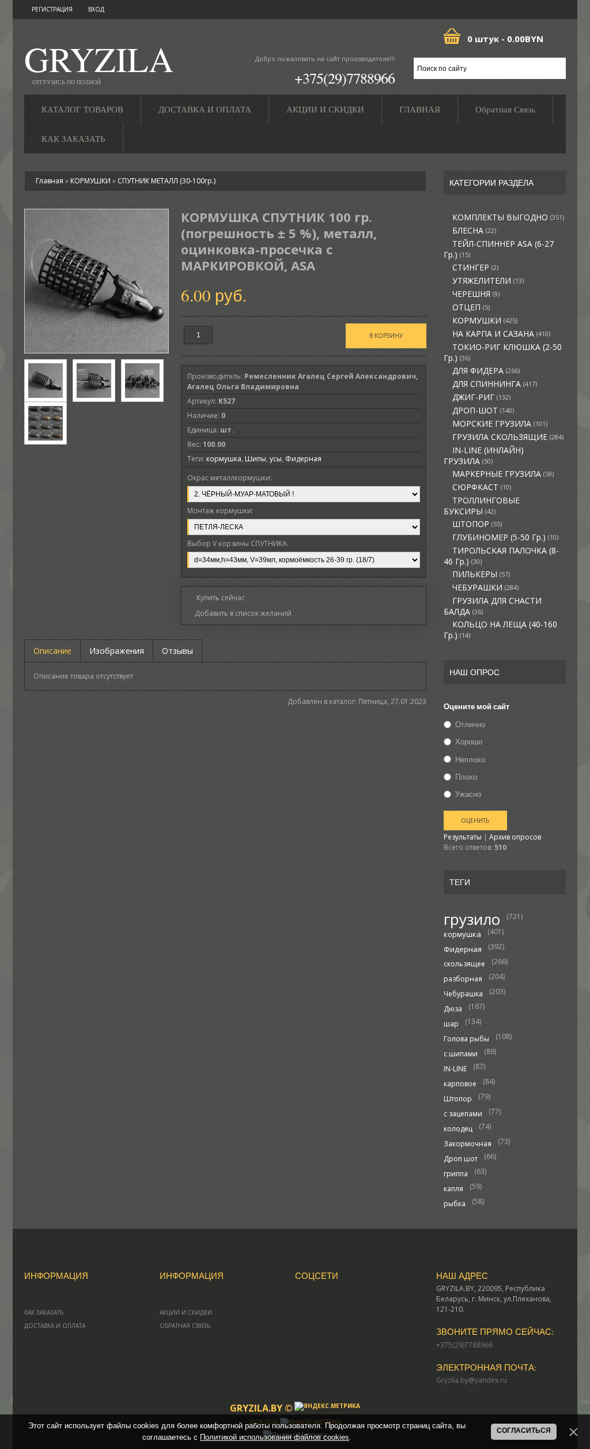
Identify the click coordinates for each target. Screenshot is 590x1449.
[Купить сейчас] (216, 597)
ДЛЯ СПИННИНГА (494, 384)
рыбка (455, 1204)
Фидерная (463, 949)
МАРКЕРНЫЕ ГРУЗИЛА (503, 474)
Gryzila (98, 62)
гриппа (456, 1174)
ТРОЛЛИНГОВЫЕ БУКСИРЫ (482, 506)
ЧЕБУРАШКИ (485, 587)
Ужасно (468, 794)
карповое (460, 1084)
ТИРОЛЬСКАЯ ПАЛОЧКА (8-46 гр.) (501, 556)
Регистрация (52, 9)
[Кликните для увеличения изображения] (96, 281)
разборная (463, 979)
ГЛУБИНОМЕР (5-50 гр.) (505, 537)
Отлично (470, 724)
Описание (52, 650)
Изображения (116, 650)
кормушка (462, 934)
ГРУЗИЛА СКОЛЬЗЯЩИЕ (507, 437)
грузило (472, 919)
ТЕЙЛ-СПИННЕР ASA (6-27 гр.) (499, 249)
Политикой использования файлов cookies (274, 1437)
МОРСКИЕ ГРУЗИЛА (499, 424)
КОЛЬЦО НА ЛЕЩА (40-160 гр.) (500, 630)
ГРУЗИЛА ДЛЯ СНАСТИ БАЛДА (493, 606)
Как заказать (43, 1312)
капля (453, 1189)
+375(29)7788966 (344, 78)
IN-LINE (455, 1069)
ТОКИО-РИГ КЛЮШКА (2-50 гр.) (503, 352)
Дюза (453, 1009)
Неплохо (470, 759)
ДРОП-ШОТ (483, 410)
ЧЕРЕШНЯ (476, 294)
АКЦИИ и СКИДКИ (186, 1312)
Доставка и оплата (54, 1326)
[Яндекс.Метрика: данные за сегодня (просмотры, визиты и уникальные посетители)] (327, 1406)
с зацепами (463, 1114)
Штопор (458, 1099)
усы (276, 459)
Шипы (255, 459)
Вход (96, 9)
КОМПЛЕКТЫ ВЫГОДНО (508, 217)
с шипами (461, 1054)
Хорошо (468, 742)
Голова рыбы (466, 1039)
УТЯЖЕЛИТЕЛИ (488, 281)
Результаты (463, 837)
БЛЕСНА (474, 230)
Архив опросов (515, 837)
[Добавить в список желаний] (239, 613)
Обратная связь (185, 1326)
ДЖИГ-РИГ (481, 397)
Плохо (466, 776)
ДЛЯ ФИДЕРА (486, 371)
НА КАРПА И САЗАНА (501, 334)
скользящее (464, 964)
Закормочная (467, 1144)
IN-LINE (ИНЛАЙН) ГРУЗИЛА (484, 455)
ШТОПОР (477, 524)
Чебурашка (463, 994)
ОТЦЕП (471, 307)
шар (451, 1024)
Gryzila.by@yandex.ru (471, 1380)
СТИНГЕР (475, 267)
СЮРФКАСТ (481, 487)
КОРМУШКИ (484, 320)
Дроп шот (461, 1159)
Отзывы (177, 650)
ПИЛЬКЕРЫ (481, 574)
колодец (458, 1129)
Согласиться (524, 1431)
